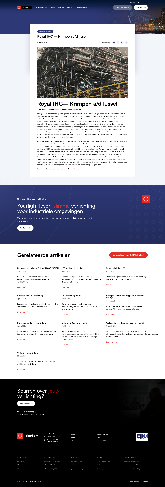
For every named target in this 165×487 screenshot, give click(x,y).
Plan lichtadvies (25, 228)
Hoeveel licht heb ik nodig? (131, 457)
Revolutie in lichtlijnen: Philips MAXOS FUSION (38, 268)
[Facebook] (113, 42)
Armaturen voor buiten (50, 457)
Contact (132, 2)
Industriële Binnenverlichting (74, 323)
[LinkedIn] (122, 42)
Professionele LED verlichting (30, 295)
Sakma (52, 146)
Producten (61, 7)
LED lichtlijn (20, 465)
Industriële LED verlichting (51, 465)
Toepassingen (40, 7)
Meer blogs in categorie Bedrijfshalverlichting (128, 255)
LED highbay (20, 461)
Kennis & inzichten (102, 434)
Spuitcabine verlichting (77, 469)
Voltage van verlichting (27, 353)
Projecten (52, 7)
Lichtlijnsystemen (75, 465)
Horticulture (100, 457)
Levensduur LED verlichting (131, 461)
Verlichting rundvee (102, 465)
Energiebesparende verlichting (52, 461)
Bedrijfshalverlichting (45, 31)
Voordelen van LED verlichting (132, 469)
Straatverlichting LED (115, 268)
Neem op (26, 403)
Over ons (70, 7)
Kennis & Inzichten (81, 7)
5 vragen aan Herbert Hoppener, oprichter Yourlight (125, 296)
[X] (118, 42)
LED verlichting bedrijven (73, 268)
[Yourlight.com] (24, 7)
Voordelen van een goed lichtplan (133, 465)
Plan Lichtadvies (141, 7)
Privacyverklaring (134, 481)
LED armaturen (21, 457)
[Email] (126, 42)
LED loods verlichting (76, 461)
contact (74, 169)
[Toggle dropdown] (46, 7)
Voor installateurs (143, 3)
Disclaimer (145, 481)
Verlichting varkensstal (103, 469)
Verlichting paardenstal (103, 461)
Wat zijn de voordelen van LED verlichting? (125, 323)
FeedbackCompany (38, 414)
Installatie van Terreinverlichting (31, 323)
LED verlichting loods (71, 295)
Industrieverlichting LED (50, 469)
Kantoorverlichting (75, 457)
